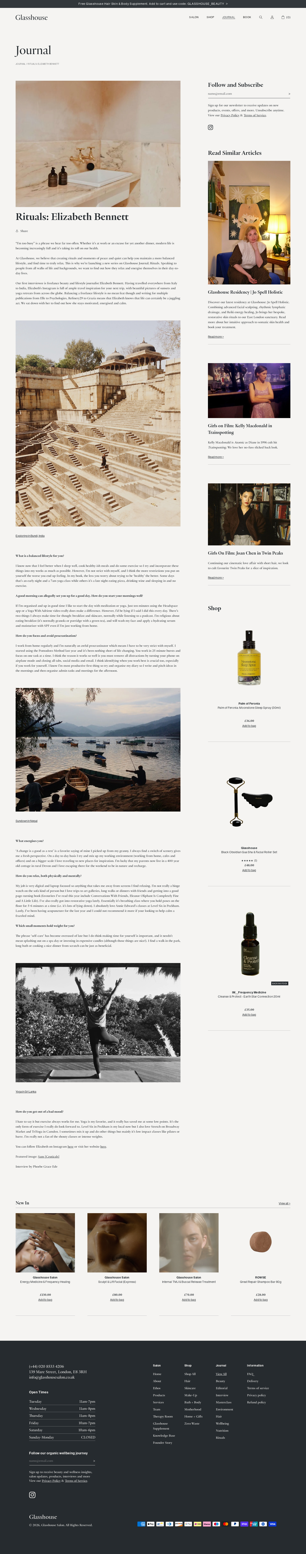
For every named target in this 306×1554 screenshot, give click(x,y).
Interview (222, 1395)
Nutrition (222, 1430)
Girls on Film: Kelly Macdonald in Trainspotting (240, 428)
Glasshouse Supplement (161, 1426)
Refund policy (256, 1402)
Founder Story (162, 1442)
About (157, 1381)
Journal (228, 17)
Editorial (222, 1388)
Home (157, 1374)
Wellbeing (222, 1423)
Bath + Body (192, 1402)
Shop (210, 17)
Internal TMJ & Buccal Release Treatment (189, 1282)
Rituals (220, 1437)
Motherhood (192, 1409)
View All (221, 1374)
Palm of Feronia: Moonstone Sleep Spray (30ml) (249, 708)
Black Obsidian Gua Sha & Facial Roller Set (249, 852)
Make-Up (190, 1395)
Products (159, 1395)
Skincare (190, 1388)
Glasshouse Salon (52, 1525)
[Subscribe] (285, 93)
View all (284, 1203)
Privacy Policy (230, 115)
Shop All (190, 1374)
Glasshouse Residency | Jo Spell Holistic (245, 292)
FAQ (250, 1374)
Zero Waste (191, 1423)
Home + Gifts (193, 1416)
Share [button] (24, 230)
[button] (194, 17)
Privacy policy (256, 1395)
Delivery (252, 1381)
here (70, 1146)
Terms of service (258, 1388)
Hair (187, 1381)
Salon (194, 17)
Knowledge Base (164, 1435)
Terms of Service (255, 115)
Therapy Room (163, 1416)
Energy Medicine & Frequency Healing (45, 1282)
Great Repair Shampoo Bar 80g (261, 1282)
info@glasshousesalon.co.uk (52, 1377)
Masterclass (223, 1402)
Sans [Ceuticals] (48, 1156)
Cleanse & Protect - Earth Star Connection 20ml (249, 996)
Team (156, 1409)
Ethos (156, 1388)
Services (158, 1402)
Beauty (220, 1381)
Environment (224, 1409)
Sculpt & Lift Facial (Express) (117, 1282)
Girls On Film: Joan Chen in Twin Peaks (245, 553)
